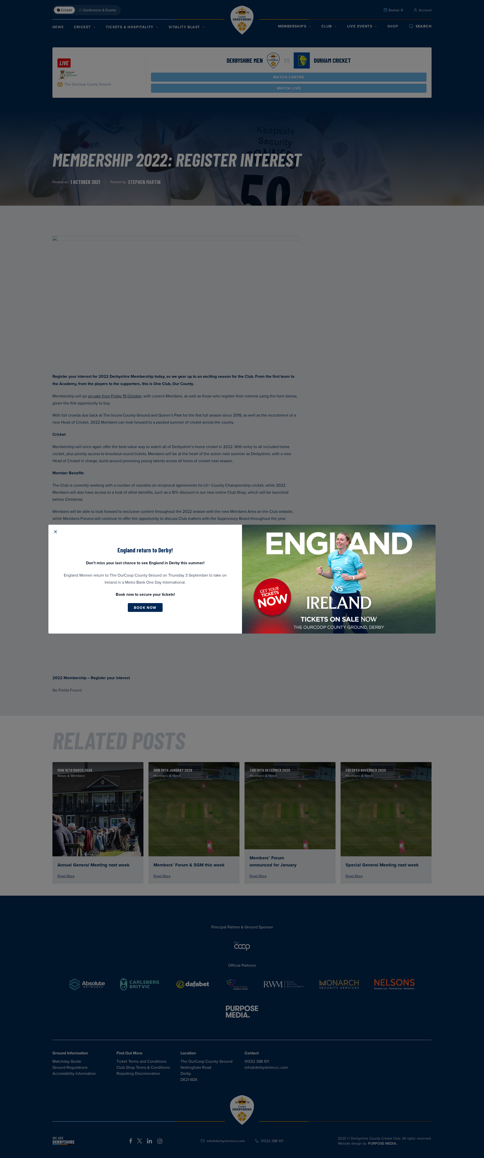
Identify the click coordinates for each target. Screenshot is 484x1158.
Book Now (145, 607)
